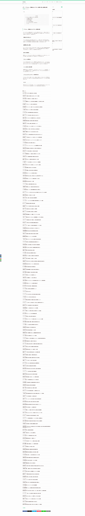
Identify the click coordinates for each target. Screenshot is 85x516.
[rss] (61, 0)
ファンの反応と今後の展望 (30, 21)
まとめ (28, 23)
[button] (25, 511)
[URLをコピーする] (48, 511)
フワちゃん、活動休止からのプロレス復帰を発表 (32, 17)
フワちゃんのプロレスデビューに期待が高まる (32, 22)
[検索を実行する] (61, 7)
